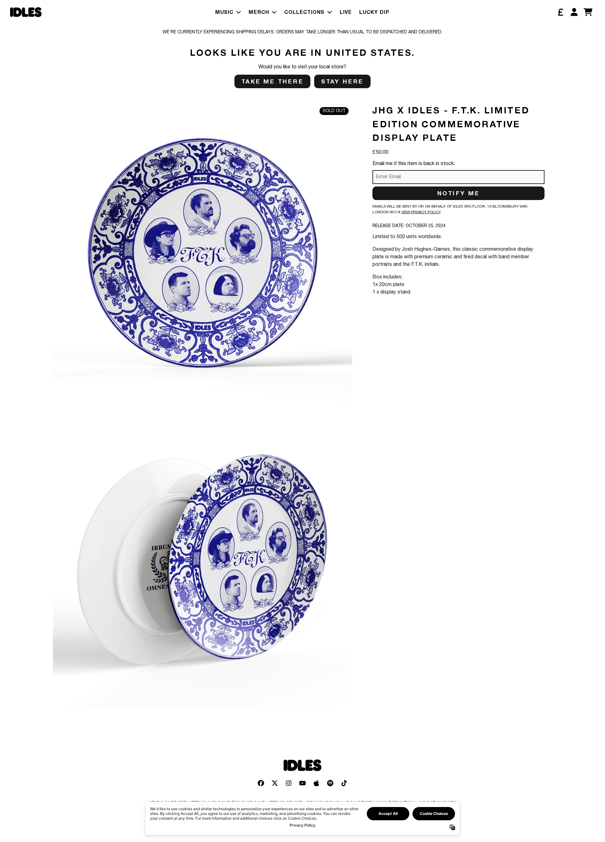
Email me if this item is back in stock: (413, 164)
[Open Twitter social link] (275, 783)
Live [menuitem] (346, 12)
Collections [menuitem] (304, 12)
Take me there (272, 81)
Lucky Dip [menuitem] (374, 12)
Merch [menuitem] (259, 12)
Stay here (342, 81)
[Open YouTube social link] (302, 783)
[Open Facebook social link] (261, 783)
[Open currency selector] (560, 12)
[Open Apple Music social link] (316, 783)
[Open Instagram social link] (289, 783)
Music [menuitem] (224, 12)
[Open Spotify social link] (330, 783)
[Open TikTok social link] (344, 783)
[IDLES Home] (26, 12)
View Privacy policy (420, 212)
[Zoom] (202, 253)
